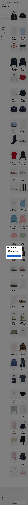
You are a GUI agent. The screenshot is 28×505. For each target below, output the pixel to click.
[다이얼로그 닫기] (20, 247)
